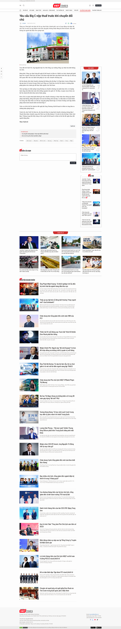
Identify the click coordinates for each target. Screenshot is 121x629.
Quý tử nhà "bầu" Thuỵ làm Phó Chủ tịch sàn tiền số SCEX (58, 525)
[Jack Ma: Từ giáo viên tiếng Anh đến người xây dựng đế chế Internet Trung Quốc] (96, 181)
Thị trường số (60, 10)
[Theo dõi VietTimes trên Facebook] (90, 619)
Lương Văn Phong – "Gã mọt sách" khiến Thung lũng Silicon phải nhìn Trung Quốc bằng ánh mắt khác (88, 108)
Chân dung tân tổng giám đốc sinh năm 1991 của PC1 (87, 214)
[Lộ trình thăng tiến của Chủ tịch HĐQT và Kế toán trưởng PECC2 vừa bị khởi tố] (91, 78)
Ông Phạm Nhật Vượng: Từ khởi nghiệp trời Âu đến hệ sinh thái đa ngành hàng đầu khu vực (86, 193)
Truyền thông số (96, 10)
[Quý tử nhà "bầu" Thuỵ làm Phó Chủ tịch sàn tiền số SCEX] (29, 529)
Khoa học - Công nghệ (49, 10)
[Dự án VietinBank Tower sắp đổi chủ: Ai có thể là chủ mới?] (92, 242)
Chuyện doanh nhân (85, 10)
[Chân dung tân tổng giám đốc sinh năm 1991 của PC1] (96, 214)
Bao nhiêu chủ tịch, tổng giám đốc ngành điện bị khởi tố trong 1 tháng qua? (57, 477)
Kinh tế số (38, 10)
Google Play (98, 627)
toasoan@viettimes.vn (94, 614)
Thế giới (76, 10)
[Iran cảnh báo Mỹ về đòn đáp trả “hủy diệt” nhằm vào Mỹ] (29, 262)
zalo (92, 619)
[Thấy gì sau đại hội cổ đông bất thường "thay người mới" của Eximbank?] (91, 159)
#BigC (71, 140)
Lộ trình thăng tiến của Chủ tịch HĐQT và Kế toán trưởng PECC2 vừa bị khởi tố (88, 87)
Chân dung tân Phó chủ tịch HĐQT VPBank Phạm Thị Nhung (57, 381)
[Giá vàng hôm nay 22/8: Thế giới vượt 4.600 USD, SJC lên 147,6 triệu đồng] (50, 262)
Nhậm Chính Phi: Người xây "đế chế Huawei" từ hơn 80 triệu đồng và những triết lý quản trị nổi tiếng (58, 349)
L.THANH (24, 23)
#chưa (66, 140)
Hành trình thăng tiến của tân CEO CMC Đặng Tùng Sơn (57, 509)
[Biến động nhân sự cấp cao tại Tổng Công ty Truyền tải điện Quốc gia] (91, 140)
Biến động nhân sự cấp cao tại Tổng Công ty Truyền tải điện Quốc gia (88, 149)
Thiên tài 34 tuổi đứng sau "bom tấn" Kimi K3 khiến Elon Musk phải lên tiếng (87, 222)
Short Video (69, 10)
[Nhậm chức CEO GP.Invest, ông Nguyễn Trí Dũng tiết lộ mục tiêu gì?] (29, 449)
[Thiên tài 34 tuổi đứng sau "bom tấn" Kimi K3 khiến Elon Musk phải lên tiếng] (96, 221)
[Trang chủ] (20, 10)
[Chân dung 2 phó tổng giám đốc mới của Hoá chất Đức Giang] (29, 465)
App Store (93, 627)
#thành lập (56, 140)
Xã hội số (25, 10)
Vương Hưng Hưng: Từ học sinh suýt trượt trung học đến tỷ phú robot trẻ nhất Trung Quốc (57, 413)
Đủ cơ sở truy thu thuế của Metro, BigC (31, 136)
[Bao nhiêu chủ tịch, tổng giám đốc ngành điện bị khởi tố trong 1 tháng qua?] (29, 481)
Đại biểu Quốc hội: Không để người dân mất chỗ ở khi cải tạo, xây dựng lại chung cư (91, 271)
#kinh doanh (29, 140)
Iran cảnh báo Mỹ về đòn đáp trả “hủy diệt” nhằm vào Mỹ (29, 270)
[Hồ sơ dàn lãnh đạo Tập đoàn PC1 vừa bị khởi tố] (29, 577)
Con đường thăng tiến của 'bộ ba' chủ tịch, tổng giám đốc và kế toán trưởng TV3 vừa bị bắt (56, 493)
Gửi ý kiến (73, 162)
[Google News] (73, 23)
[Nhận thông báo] (90, 5)
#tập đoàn (36, 140)
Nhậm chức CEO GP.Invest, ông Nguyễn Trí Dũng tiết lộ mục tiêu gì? (57, 445)
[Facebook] (66, 23)
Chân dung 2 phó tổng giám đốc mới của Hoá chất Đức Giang (57, 461)
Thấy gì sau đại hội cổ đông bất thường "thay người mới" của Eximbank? (88, 168)
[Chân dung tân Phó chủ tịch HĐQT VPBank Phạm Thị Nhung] (29, 385)
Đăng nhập (98, 5)
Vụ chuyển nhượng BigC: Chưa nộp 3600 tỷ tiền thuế (35, 133)
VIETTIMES (60, 5)
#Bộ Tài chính (43, 140)
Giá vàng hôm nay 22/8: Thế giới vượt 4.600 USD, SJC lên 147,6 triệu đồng (50, 270)
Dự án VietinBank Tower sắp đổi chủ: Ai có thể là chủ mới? (92, 251)
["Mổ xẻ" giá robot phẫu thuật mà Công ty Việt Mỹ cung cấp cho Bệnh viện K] (50, 242)
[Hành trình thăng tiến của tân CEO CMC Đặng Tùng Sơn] (29, 513)
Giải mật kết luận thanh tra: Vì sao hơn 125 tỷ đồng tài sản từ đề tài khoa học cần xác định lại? (71, 271)
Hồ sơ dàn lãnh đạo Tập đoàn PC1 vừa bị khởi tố (56, 572)
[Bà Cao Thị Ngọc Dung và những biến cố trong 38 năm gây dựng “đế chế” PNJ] (91, 120)
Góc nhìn (31, 10)
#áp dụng (50, 140)
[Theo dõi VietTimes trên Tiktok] (97, 619)
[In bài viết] (68, 23)
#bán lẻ (61, 140)
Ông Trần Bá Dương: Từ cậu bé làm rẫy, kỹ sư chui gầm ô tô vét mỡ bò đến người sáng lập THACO (57, 365)
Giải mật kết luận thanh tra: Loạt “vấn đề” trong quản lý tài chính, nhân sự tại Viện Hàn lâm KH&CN (71, 252)
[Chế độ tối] (93, 5)
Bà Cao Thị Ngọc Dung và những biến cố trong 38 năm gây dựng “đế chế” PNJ (88, 130)
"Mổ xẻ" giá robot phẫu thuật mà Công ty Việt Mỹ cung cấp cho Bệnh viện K (49, 252)
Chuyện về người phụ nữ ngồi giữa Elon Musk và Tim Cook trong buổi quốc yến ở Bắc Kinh (56, 589)
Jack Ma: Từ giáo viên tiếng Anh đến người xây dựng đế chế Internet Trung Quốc (86, 182)
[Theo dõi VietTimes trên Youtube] (95, 619)
